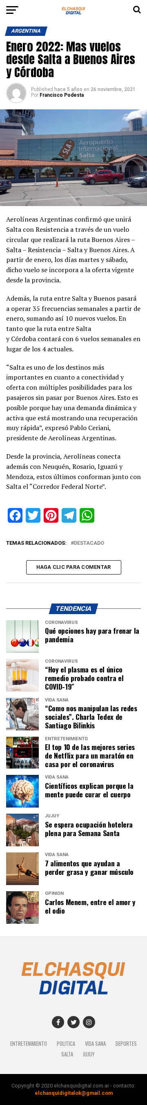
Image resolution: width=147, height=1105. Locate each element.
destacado (89, 543)
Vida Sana (95, 1043)
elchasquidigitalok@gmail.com (74, 1093)
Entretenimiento (28, 1043)
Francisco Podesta (62, 95)
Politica (66, 1043)
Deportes (126, 1043)
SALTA (67, 1054)
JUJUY (88, 1054)
